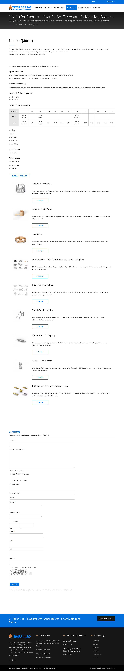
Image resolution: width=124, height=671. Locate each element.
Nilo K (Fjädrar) (32, 25)
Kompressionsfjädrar (42, 360)
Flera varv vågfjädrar (41, 183)
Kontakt (96, 7)
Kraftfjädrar (37, 234)
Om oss (48, 7)
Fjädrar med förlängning (43, 335)
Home (16, 25)
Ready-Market (110, 668)
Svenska (112, 2)
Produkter (58, 7)
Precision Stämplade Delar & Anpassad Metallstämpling (58, 259)
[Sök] (89, 2)
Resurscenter (83, 7)
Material (71, 7)
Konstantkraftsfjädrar (42, 209)
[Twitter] (12, 660)
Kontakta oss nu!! (106, 618)
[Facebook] (9, 660)
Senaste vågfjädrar (69, 641)
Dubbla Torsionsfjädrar (42, 310)
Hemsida (38, 7)
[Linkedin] (14, 660)
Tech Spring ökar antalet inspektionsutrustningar (71, 650)
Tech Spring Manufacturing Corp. (31, 668)
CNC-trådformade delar (43, 284)
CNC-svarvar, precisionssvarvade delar (50, 386)
